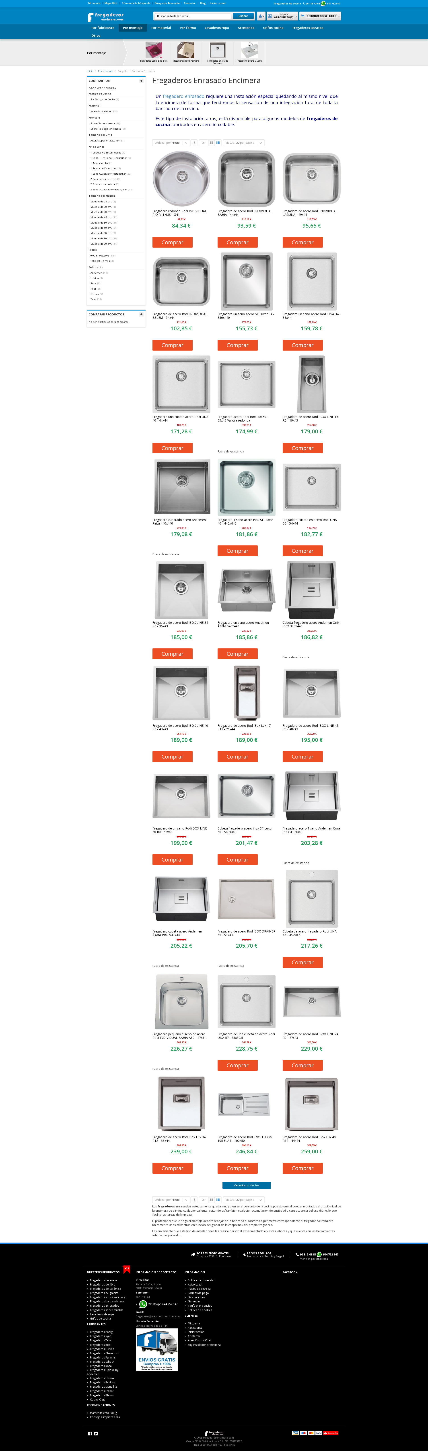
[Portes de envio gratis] (157, 1349)
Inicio (90, 71)
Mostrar (231, 143)
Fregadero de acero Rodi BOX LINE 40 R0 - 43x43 (180, 727)
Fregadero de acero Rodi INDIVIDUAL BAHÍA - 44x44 (245, 212)
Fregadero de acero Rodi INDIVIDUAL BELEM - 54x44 (179, 315)
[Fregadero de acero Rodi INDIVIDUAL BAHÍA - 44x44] (247, 179)
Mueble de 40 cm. (101, 212)
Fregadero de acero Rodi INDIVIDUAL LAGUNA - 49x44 (310, 212)
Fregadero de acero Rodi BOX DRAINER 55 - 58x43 (246, 933)
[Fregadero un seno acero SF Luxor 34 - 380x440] (247, 281)
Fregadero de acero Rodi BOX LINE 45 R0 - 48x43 (310, 727)
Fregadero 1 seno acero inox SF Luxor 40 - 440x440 (245, 521)
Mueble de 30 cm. (101, 206)
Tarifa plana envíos (200, 1306)
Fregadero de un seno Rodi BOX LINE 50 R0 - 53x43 (179, 830)
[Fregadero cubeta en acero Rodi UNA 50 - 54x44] (312, 487)
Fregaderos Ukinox (102, 1378)
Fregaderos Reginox (102, 1382)
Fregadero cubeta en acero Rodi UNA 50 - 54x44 (310, 521)
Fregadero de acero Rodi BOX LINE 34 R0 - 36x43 (180, 624)
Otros (95, 35)
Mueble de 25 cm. (101, 201)
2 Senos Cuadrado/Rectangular (109, 189)
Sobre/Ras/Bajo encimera (106, 128)
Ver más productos (246, 1185)
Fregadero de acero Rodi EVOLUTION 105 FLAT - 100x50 (245, 1138)
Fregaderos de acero (103, 1280)
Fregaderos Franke (102, 1391)
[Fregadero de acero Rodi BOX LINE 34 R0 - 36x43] (181, 590)
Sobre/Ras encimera (103, 123)
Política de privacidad (201, 1280)
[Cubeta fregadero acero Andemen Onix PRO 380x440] (312, 590)
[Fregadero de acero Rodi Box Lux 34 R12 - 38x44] (181, 1104)
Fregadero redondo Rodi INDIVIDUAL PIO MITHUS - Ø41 (179, 212)
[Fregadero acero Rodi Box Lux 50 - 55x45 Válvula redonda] (247, 384)
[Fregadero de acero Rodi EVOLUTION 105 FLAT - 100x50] (247, 1104)
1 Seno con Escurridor (104, 168)
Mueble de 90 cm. (101, 243)
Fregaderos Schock (102, 1362)
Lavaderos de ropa (102, 1314)
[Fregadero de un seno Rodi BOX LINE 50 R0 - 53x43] (181, 796)
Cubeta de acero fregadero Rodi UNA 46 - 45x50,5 (310, 933)
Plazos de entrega (199, 1289)
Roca (93, 283)
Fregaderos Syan (100, 1336)
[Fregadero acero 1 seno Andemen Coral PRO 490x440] (312, 796)
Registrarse (195, 1328)
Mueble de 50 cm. (101, 222)
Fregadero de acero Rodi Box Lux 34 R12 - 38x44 (179, 1138)
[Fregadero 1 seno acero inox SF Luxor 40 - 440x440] (247, 487)
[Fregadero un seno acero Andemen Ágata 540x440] (247, 590)
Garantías (194, 1301)
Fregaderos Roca (101, 1366)
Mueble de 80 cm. (101, 238)
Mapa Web (111, 3)
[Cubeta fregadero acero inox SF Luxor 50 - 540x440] (247, 796)
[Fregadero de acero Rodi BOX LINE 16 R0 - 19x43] (312, 384)
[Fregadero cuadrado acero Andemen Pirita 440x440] (181, 487)
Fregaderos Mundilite (103, 1386)
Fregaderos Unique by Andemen (102, 1372)
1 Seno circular (99, 163)
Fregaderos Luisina (102, 1349)
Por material (161, 28)
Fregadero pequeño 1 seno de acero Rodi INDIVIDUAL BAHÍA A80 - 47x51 (179, 1035)
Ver (204, 143)
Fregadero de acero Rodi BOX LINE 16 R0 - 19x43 (310, 418)
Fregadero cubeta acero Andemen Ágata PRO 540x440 (177, 933)
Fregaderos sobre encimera (108, 1297)
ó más (100, 260)
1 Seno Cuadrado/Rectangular (108, 173)
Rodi (93, 288)
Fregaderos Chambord (104, 1353)
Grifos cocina (273, 28)
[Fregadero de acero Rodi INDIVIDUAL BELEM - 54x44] (181, 281)
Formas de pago (198, 1293)
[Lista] (218, 143)
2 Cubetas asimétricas (103, 179)
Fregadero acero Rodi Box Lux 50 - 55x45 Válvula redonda (243, 418)
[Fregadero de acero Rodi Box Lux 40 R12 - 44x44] (312, 1104)
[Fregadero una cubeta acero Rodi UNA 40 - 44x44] (181, 384)
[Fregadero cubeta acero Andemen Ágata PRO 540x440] (181, 899)
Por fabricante (102, 28)
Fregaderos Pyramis (102, 1357)
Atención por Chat (199, 1340)
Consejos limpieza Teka (105, 1417)
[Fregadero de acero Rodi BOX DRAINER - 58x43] (247, 899)
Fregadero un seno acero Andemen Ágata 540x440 (243, 624)
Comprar (172, 242)
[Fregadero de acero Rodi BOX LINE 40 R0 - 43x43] (181, 693)
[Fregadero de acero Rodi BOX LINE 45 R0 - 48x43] (312, 693)
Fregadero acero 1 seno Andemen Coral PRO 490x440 (312, 830)
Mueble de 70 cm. (101, 233)
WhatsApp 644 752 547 (163, 1304)
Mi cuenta (94, 3)
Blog (203, 3)
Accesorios (246, 28)
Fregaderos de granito (104, 1293)
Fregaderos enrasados (104, 1306)
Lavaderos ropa (217, 28)
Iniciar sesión (218, 3)
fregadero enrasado (183, 96)
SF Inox (95, 294)
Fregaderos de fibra (102, 1284)
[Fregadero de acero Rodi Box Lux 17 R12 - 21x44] (247, 693)
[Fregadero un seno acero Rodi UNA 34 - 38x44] (312, 281)
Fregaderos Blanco (102, 1395)
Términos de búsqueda (136, 3)
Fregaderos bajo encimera (107, 1301)
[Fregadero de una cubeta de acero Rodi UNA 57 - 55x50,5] (247, 1002)
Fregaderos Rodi (100, 1345)
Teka (93, 299)
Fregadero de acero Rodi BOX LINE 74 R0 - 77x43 (310, 1035)
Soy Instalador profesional (204, 1345)
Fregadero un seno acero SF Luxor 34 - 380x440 (246, 315)
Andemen (96, 272)
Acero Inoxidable (101, 111)
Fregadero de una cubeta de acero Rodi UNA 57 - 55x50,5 (246, 1035)
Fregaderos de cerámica (105, 1289)
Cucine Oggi (97, 1399)
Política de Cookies (200, 1310)
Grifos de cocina (100, 1318)
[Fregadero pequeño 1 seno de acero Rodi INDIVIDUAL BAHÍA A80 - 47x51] (181, 1002)
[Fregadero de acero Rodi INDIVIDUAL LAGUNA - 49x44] (312, 179)
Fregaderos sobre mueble (106, 1310)
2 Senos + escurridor (103, 184)
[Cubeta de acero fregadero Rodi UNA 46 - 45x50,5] (312, 899)
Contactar (190, 3)
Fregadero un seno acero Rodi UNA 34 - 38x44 (312, 315)
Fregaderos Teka (100, 1340)
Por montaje (132, 28)
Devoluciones (196, 1297)
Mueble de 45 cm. (101, 217)
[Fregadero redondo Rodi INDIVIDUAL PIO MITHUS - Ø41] (181, 179)
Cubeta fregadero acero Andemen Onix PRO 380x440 (311, 624)
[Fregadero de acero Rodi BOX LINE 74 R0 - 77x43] (312, 1002)
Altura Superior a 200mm (105, 140)
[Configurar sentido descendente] (194, 142)
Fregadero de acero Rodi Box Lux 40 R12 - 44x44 (309, 1138)
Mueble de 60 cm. (101, 227)
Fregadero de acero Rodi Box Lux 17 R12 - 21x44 (244, 727)
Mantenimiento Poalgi (103, 1413)
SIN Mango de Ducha (103, 99)
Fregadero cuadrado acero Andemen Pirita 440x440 (179, 521)
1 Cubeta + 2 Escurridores (106, 152)
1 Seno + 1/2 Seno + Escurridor (109, 157)
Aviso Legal (195, 1284)
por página (247, 143)
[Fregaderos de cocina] (105, 16)
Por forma (188, 28)
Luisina (95, 278)
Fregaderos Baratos (307, 28)
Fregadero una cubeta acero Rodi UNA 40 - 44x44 (180, 418)
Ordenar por (163, 143)
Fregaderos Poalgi (101, 1332)
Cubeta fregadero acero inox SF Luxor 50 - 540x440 (245, 830)
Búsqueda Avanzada (167, 3)
